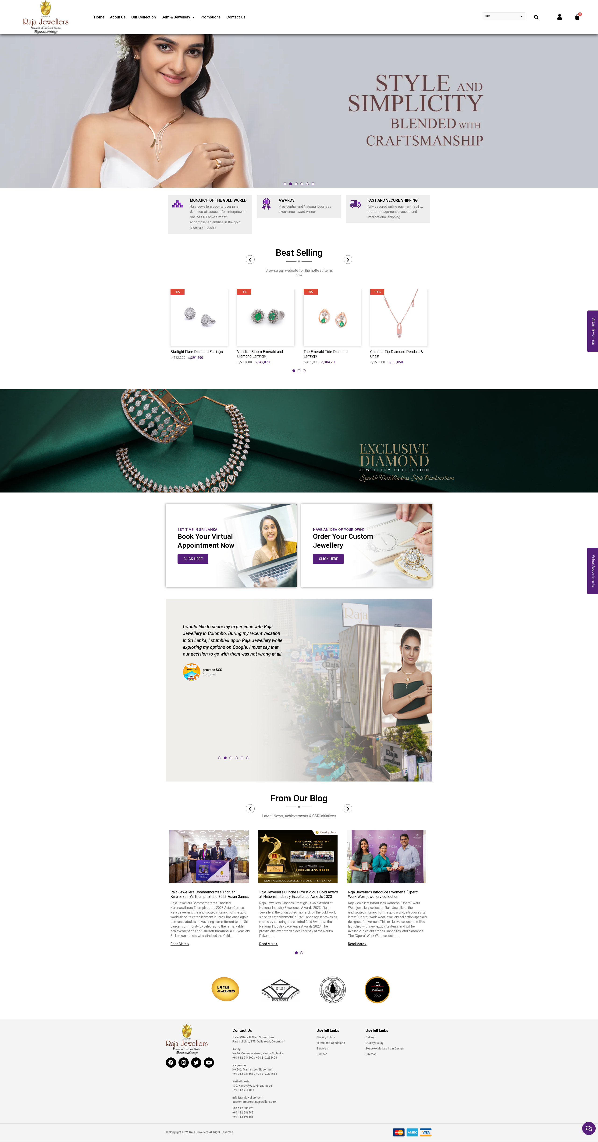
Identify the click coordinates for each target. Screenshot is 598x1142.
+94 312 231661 (243, 1073)
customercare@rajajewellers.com (254, 1101)
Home (99, 17)
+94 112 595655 (242, 1116)
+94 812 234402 (243, 1057)
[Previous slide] (250, 259)
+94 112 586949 (242, 1112)
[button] (285, 183)
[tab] (293, 370)
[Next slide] (348, 259)
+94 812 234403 (266, 1057)
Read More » (180, 944)
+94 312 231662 (266, 1073)
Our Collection (143, 17)
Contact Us (236, 17)
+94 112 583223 (242, 1108)
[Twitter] (196, 1062)
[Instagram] (183, 1062)
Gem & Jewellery (175, 17)
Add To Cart (199, 338)
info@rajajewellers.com (247, 1097)
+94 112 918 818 (243, 1090)
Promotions (210, 17)
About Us (118, 17)
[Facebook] (171, 1062)
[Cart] (577, 17)
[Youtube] (209, 1062)
